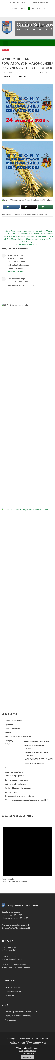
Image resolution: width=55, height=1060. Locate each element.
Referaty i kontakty (13, 987)
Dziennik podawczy (13, 991)
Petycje (8, 733)
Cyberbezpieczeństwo (14, 772)
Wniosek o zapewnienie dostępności (34, 746)
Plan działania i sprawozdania (36, 741)
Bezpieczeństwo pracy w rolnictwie (19, 796)
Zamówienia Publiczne (14, 720)
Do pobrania (10, 995)
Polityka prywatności (17, 1042)
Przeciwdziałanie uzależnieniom (18, 736)
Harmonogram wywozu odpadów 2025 (21, 1012)
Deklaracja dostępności (34, 763)
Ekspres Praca (11, 792)
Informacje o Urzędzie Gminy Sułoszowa (36, 753)
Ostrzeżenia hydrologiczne (16, 784)
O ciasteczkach (27, 1053)
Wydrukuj (22, 77)
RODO (7, 768)
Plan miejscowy (11, 1020)
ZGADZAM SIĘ (27, 1057)
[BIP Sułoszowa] (27, 14)
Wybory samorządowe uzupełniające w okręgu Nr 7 (26, 800)
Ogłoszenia (9, 724)
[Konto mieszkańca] (34, 14)
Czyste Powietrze (12, 728)
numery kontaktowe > (16, 271)
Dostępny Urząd (9, 742)
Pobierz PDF (8, 77)
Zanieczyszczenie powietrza (16, 780)
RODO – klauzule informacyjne (18, 788)
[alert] (27, 852)
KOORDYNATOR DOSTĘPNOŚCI (38, 759)
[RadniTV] (21, 14)
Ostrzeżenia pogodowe (14, 776)
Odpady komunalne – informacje (18, 1016)
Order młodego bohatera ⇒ (27, 244)
